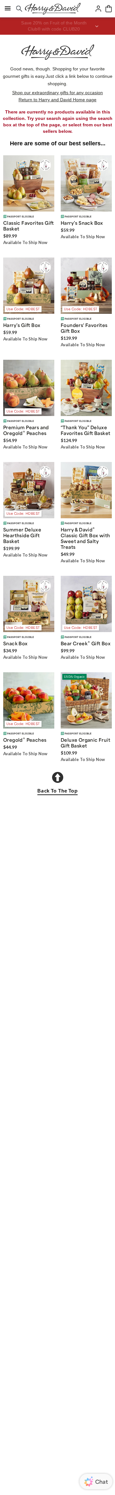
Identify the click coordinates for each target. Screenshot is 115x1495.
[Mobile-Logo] (52, 8)
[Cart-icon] (108, 8)
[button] (57, 26)
